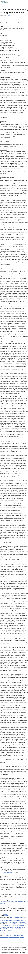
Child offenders (16, 935)
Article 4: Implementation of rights (10, 928)
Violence (6, 933)
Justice (1, 933)
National (5, 914)
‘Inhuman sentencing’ (8, 872)
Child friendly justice (8, 935)
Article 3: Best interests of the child (16, 919)
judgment (13, 863)
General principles (23, 932)
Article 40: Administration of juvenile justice (15, 922)
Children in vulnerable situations (11, 932)
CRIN (9, 15)
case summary (24, 863)
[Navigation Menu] (25, 2)
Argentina (7, 915)
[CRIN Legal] (5, 2)
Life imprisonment (20, 937)
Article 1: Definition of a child (16, 917)
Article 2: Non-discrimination (14, 925)
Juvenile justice (12, 937)
